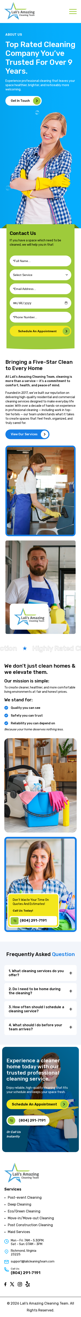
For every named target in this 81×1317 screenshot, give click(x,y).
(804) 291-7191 (25, 1272)
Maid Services (19, 1232)
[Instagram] (20, 1284)
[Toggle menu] (73, 11)
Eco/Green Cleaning (24, 1211)
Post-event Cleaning (25, 1197)
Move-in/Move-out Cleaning (31, 1218)
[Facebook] (5, 1284)
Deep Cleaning (19, 1204)
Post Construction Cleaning (30, 1225)
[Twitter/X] (12, 1284)
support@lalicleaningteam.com (32, 1261)
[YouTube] (27, 1284)
